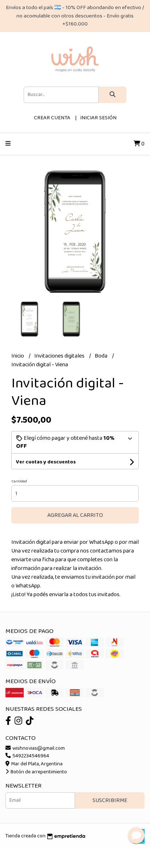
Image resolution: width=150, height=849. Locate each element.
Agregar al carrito (75, 515)
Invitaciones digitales (60, 355)
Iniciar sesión (98, 117)
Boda (101, 355)
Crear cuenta (52, 117)
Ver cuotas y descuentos (46, 462)
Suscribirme (109, 800)
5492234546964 (30, 756)
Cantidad (19, 481)
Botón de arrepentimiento (38, 772)
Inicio (18, 355)
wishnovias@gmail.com (38, 748)
